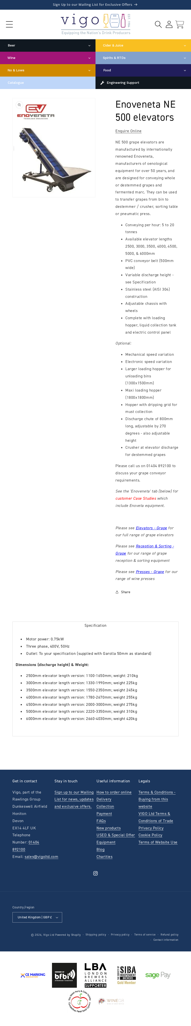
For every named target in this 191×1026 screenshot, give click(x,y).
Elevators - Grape (151, 528)
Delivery (103, 799)
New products (108, 828)
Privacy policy (120, 935)
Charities (104, 856)
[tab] (95, 625)
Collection (105, 806)
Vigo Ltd (48, 935)
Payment (104, 813)
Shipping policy (96, 935)
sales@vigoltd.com (41, 856)
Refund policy (170, 935)
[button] (9, 24)
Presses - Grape (150, 571)
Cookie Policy (150, 835)
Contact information (166, 940)
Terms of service (145, 935)
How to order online (114, 792)
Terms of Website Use (158, 842)
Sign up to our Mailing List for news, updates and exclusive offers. (74, 799)
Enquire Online (128, 131)
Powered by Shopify (68, 935)
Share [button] (126, 592)
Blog (100, 849)
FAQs (101, 820)
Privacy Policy (151, 828)
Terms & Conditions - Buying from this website (157, 799)
